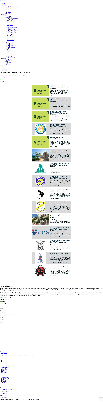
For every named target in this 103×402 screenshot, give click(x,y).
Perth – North (9, 55)
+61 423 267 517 (3, 397)
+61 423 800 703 (3, 393)
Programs (4, 5)
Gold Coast (9, 48)
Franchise (4, 65)
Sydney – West (10, 25)
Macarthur (9, 26)
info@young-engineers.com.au (6, 389)
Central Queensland (11, 47)
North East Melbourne (11, 41)
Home (3, 3)
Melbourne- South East (11, 39)
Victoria (6, 33)
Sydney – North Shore (11, 20)
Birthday (6, 61)
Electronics (7, 11)
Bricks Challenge (8, 7)
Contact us (4, 70)
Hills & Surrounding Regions (12, 18)
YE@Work (7, 63)
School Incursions (8, 59)
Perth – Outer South (11, 57)
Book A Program (3, 77)
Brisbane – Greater (10, 43)
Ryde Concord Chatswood (12, 27)
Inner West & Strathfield (11, 19)
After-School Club (8, 60)
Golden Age (7, 64)
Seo (38, 399)
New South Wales (8, 17)
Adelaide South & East (11, 50)
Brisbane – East (10, 44)
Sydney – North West (11, 21)
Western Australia (8, 52)
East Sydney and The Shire (12, 32)
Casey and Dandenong (11, 34)
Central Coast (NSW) (11, 31)
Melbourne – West (10, 40)
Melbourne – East (10, 36)
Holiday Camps (8, 62)
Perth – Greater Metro (11, 54)
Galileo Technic (8, 12)
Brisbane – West (10, 46)
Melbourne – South (10, 37)
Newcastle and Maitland (11, 29)
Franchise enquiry (5, 68)
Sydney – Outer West (11, 22)
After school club (5, 378)
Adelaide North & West (11, 51)
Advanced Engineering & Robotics (11, 6)
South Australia (8, 49)
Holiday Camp (5, 379)
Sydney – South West (11, 24)
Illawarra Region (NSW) (11, 30)
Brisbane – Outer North (11, 45)
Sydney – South (10, 28)
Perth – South (9, 56)
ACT (6, 15)
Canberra (9, 16)
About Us (4, 4)
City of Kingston (10, 35)
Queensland (7, 42)
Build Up (6, 8)
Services (4, 58)
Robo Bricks (7, 10)
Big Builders (7, 13)
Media (3, 66)
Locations (4, 14)
